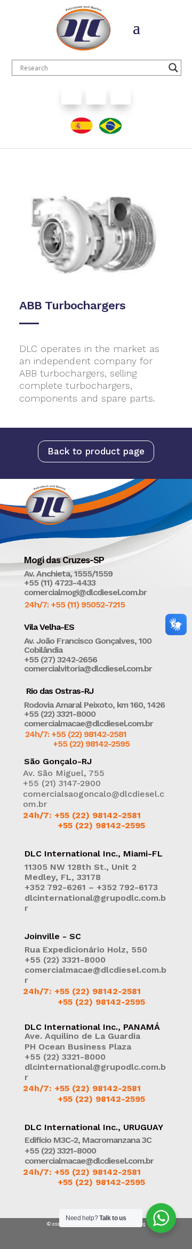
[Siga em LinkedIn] (120, 94)
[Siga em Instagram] (96, 94)
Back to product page (96, 451)
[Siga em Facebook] (71, 94)
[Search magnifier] (173, 67)
